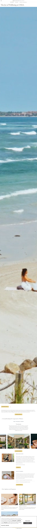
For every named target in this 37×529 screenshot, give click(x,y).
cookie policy (19, 520)
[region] (18, 521)
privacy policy (14, 520)
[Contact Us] (10, 406)
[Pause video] (35, 402)
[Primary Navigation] (1, 1)
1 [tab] (17, 446)
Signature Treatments (22, 505)
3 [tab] (19, 446)
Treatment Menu (4, 406)
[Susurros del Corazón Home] (18, 0)
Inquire (18, 467)
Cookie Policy (7, 525)
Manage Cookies (27, 520)
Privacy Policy (3, 525)
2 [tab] (18, 446)
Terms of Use (5, 522)
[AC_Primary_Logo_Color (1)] (18, 528)
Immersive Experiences (4, 505)
